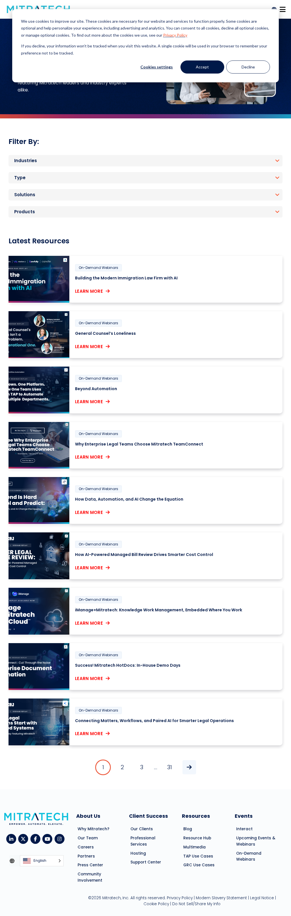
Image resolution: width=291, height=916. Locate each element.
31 (169, 767)
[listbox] (42, 860)
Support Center (145, 862)
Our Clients (141, 829)
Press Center (90, 865)
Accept (202, 66)
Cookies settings (156, 66)
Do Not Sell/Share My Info (196, 904)
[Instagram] (61, 838)
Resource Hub (197, 838)
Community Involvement (90, 877)
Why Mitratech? (93, 829)
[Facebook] (36, 838)
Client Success (148, 815)
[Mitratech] (282, 7)
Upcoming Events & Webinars (255, 841)
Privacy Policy (175, 35)
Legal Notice (262, 898)
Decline (248, 66)
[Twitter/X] (24, 838)
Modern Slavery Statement (221, 898)
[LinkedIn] (12, 838)
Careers (86, 847)
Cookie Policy (156, 904)
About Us (88, 815)
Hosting (138, 853)
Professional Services (142, 841)
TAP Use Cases (198, 856)
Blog (187, 829)
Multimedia (194, 847)
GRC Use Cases (199, 865)
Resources (196, 815)
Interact (244, 829)
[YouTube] (48, 838)
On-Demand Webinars (248, 856)
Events (244, 815)
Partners (86, 856)
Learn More (89, 291)
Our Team (88, 838)
